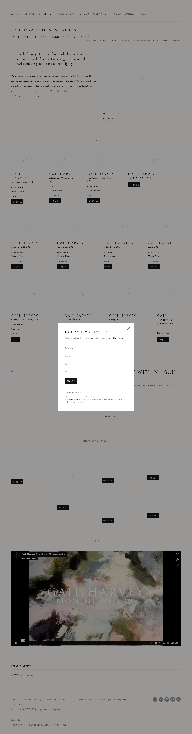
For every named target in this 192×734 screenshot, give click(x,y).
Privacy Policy (75, 400)
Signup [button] (71, 381)
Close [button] (128, 329)
